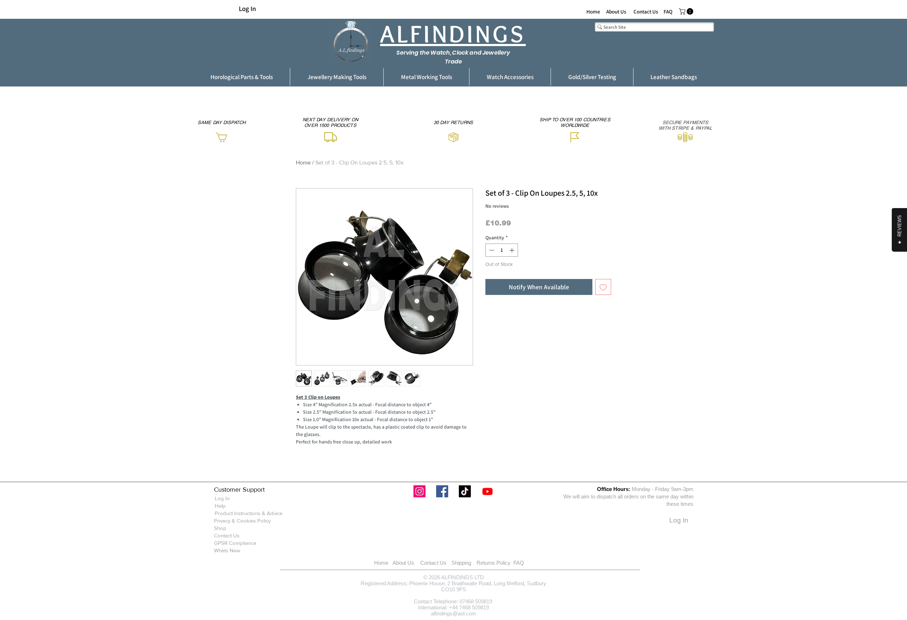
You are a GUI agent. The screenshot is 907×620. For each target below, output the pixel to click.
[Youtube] (487, 491)
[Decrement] (490, 250)
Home (303, 163)
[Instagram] (419, 491)
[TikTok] (465, 491)
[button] (687, 11)
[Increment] (512, 250)
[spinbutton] (501, 250)
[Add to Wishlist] (603, 287)
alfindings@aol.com (453, 613)
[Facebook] (442, 491)
